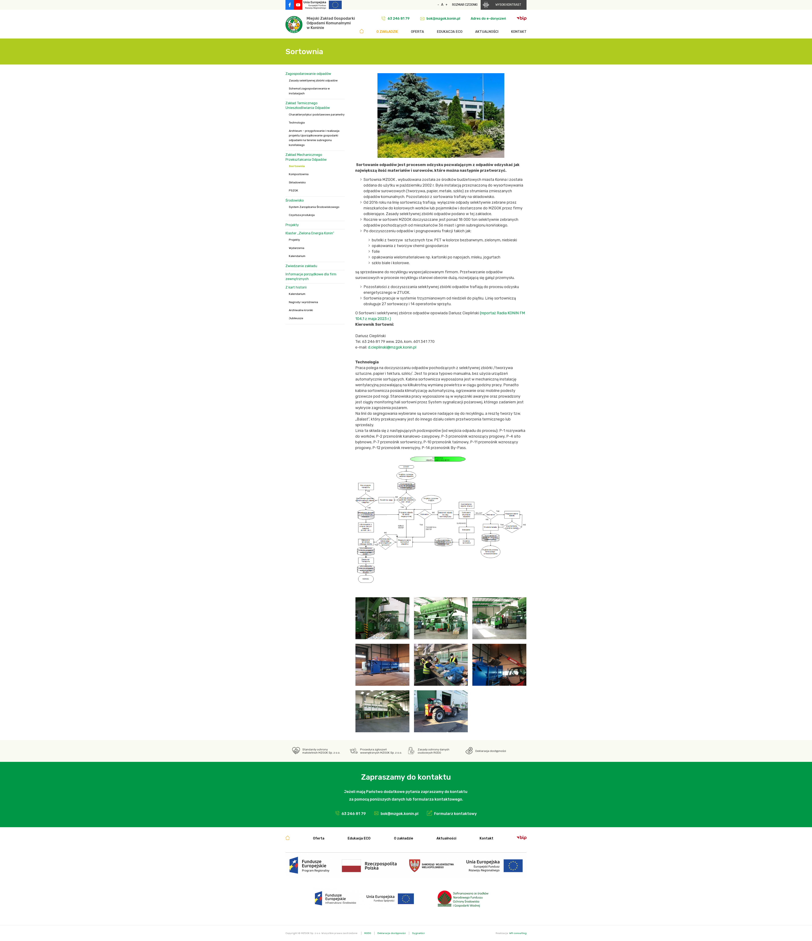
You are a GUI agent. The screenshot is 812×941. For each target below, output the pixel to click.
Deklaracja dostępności (490, 751)
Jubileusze (296, 318)
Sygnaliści (418, 933)
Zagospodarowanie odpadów (308, 74)
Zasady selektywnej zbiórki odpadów (313, 80)
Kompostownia (299, 174)
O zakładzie (387, 32)
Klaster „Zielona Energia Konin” (309, 233)
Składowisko (297, 182)
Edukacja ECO (449, 32)
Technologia (297, 122)
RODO (367, 933)
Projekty (292, 225)
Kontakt (519, 32)
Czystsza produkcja (302, 215)
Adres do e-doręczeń (488, 18)
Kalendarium (297, 256)
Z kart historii (296, 287)
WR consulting (518, 933)
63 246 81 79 (399, 18)
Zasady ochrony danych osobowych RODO (433, 751)
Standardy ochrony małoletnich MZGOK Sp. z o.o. (321, 751)
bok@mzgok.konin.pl (443, 18)
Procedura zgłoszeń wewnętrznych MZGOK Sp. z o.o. (381, 751)
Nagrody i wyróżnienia (303, 302)
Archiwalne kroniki (301, 310)
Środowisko (294, 200)
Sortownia (297, 166)
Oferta (417, 32)
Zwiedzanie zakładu (301, 266)
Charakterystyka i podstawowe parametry (316, 114)
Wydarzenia (296, 248)
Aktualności (486, 32)
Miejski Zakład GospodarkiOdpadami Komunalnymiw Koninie (331, 23)
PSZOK (293, 190)
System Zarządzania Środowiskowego (314, 207)
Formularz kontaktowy (455, 813)
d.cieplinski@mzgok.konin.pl (392, 347)
